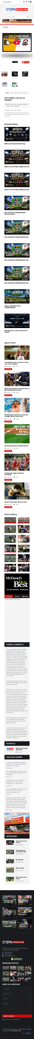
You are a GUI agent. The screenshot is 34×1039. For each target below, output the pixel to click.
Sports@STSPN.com (10, 956)
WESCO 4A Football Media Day (14, 144)
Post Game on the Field (9, 901)
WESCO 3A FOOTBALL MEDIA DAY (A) (16, 167)
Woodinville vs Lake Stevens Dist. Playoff (16, 331)
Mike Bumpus (20, 868)
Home (7, 93)
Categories (8, 2)
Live (18, 596)
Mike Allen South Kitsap (21, 877)
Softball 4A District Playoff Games (16, 446)
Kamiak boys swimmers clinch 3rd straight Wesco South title (16, 415)
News (17, 366)
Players (26, 596)
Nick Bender (19, 859)
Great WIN (7, 926)
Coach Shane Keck (24, 901)
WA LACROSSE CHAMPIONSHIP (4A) (16, 260)
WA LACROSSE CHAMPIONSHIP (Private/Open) (14, 213)
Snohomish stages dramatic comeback (14, 474)
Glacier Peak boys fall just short (15, 502)
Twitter (9, 596)
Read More (8, 369)
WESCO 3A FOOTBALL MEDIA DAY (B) (16, 190)
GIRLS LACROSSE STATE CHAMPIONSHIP (12, 307)
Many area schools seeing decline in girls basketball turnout (16, 389)
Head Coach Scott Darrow (21, 841)
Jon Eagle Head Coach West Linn (21, 851)
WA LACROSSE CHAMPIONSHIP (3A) (16, 237)
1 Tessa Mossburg (23, 913)
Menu (6, 27)
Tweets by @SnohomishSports (12, 599)
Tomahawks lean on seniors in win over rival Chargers (16, 363)
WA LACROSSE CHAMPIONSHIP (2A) (16, 283)
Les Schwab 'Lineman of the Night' (8, 912)
